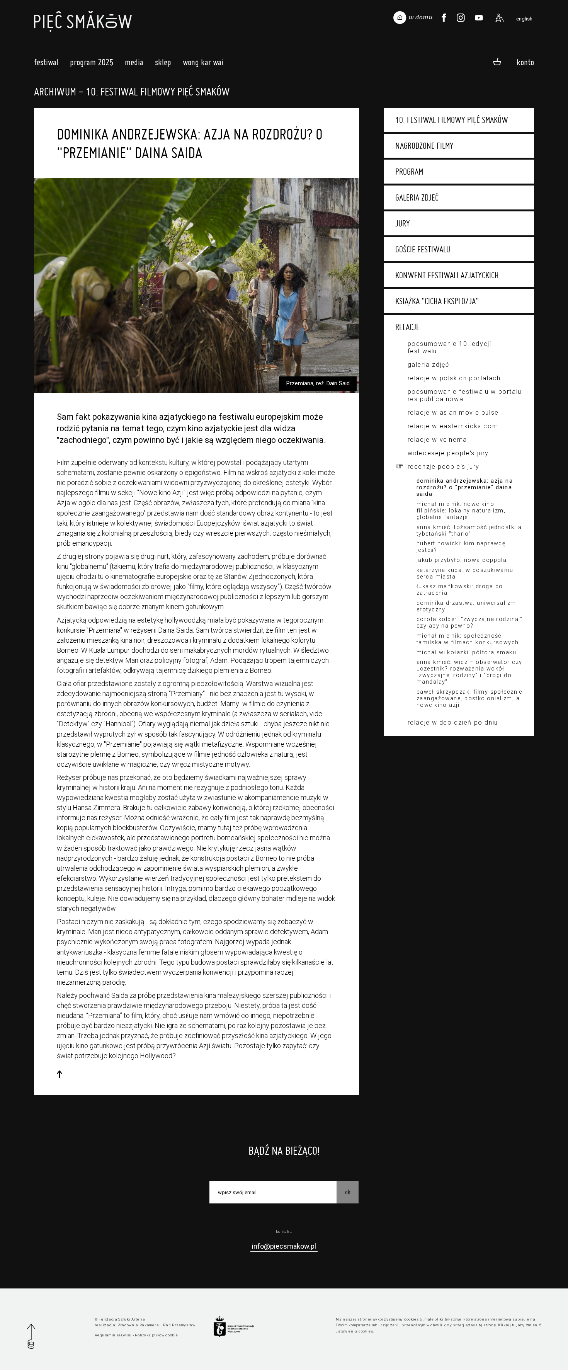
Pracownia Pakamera (138, 1325)
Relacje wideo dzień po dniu (453, 722)
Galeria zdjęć (417, 197)
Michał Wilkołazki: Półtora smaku (466, 652)
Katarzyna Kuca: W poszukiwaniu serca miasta (465, 573)
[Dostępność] (500, 18)
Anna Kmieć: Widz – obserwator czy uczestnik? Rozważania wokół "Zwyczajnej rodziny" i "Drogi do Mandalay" (469, 672)
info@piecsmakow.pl (284, 1246)
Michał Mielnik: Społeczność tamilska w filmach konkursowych (468, 639)
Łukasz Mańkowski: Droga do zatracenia (460, 589)
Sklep (163, 62)
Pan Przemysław (179, 1325)
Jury (402, 223)
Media (134, 62)
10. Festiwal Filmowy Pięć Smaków (451, 120)
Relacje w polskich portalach (454, 378)
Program (409, 172)
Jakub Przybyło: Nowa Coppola (462, 560)
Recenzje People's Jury (444, 466)
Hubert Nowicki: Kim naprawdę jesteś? (461, 546)
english (524, 18)
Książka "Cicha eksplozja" (437, 301)
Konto (525, 62)
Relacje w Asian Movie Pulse (453, 412)
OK (347, 1192)
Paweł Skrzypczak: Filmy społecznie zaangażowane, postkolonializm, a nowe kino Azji (469, 698)
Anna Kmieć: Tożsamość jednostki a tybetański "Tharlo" (469, 530)
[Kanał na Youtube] (479, 18)
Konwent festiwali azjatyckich (447, 275)
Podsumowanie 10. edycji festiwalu (449, 347)
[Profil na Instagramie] (461, 18)
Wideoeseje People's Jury (448, 453)
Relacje (407, 327)
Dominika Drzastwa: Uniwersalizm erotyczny (466, 606)
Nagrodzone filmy (424, 146)
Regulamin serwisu (113, 1335)
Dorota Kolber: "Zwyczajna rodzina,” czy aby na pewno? (469, 622)
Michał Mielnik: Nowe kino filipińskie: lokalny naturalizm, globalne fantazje (461, 511)
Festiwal (46, 62)
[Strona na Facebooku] (444, 18)
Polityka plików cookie (156, 1335)
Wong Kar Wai (203, 62)
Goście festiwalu (422, 249)
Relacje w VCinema (437, 439)
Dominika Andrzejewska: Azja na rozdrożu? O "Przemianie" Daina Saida (465, 487)
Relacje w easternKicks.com (453, 426)
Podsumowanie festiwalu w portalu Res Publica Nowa (465, 395)
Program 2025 (91, 62)
